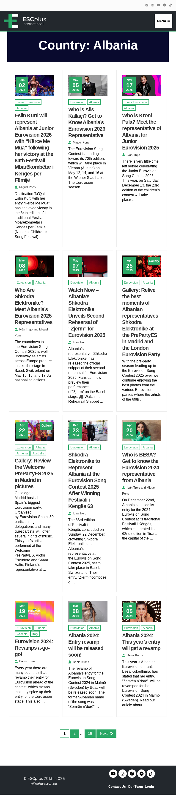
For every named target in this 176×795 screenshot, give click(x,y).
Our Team (135, 786)
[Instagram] (152, 5)
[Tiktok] (151, 773)
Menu (161, 21)
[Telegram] (165, 5)
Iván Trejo (133, 155)
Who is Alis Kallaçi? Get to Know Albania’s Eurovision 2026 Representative (86, 122)
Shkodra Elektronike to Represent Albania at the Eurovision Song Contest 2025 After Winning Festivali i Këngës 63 (87, 480)
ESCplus (35, 778)
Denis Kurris (27, 661)
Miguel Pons (27, 187)
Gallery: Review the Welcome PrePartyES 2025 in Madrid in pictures (34, 473)
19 (90, 733)
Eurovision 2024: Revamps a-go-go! (34, 647)
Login (149, 786)
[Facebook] (147, 5)
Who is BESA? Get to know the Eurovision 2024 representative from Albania (140, 467)
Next (103, 733)
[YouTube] (158, 5)
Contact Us (117, 786)
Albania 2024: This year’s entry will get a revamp (141, 641)
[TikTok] (170, 5)
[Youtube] (113, 773)
